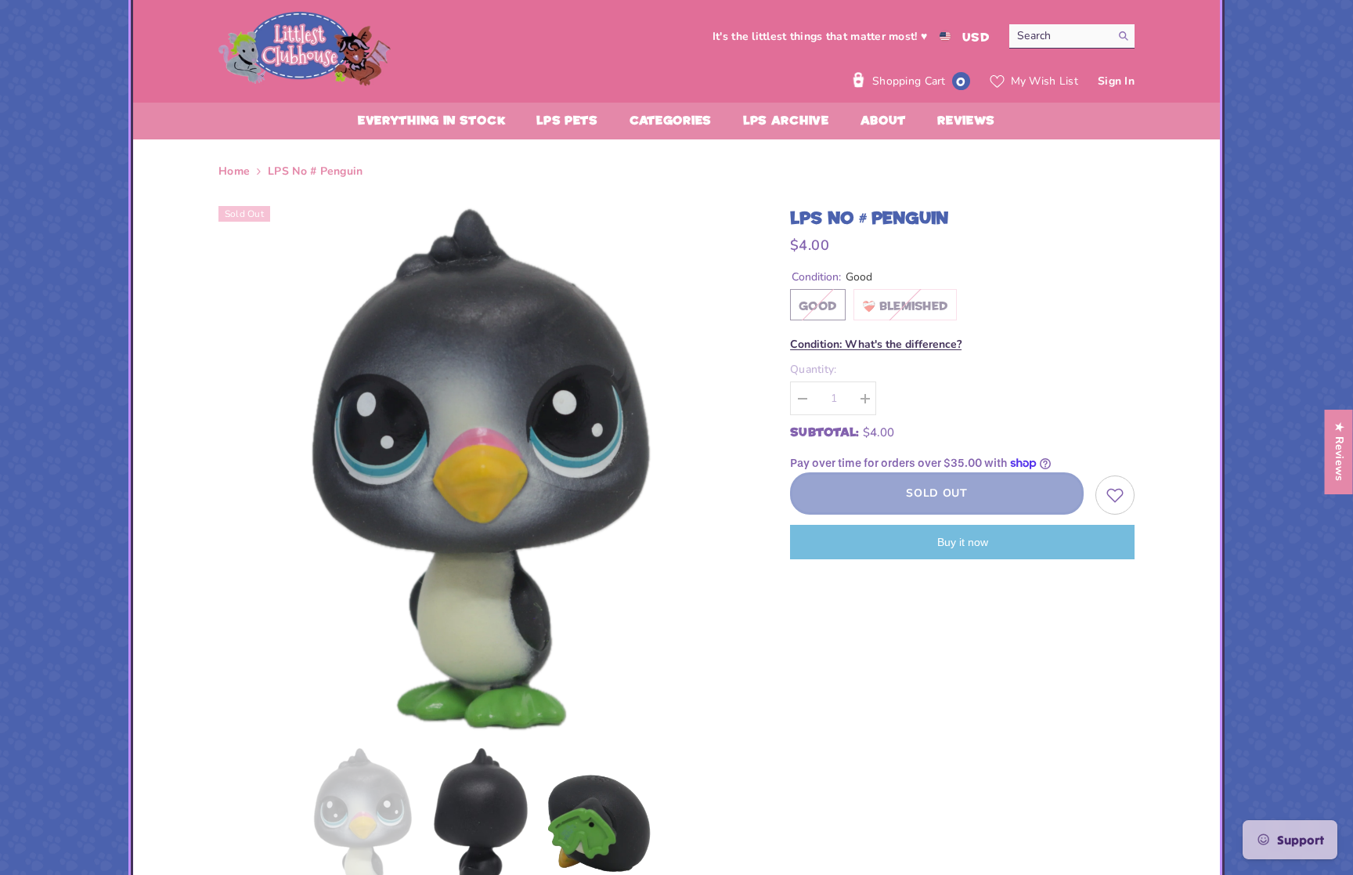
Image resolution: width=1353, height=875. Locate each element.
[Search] (1072, 36)
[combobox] (1059, 36)
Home (234, 171)
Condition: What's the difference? (876, 344)
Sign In (1116, 81)
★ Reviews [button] (1339, 452)
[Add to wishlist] (1115, 495)
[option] (481, 469)
